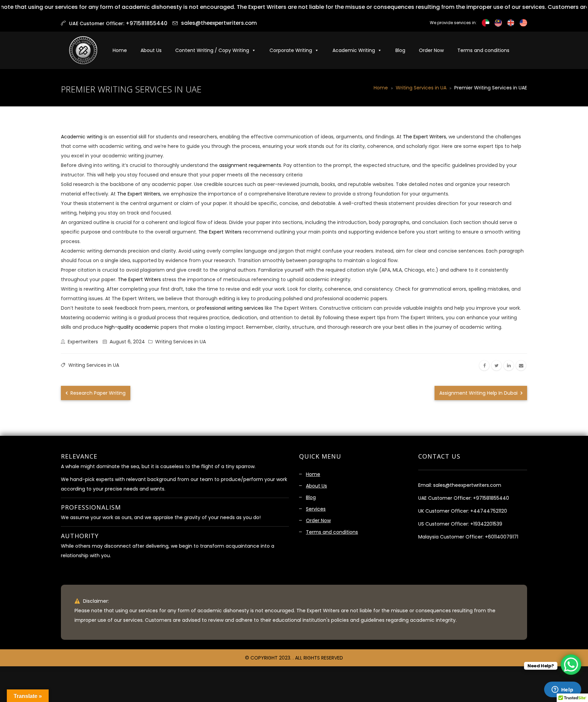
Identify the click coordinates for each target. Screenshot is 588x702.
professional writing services (230, 308)
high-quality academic (131, 327)
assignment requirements (249, 165)
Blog (400, 50)
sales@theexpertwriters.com (219, 23)
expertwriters (83, 341)
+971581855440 (491, 498)
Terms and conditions (483, 50)
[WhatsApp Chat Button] (571, 664)
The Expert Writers (424, 136)
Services (316, 509)
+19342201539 (486, 523)
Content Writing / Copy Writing (212, 50)
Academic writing (81, 136)
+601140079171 (501, 536)
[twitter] (496, 365)
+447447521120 (488, 511)
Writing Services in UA (421, 87)
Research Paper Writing (97, 393)
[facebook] (484, 365)
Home (120, 50)
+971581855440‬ (146, 23)
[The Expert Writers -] (83, 50)
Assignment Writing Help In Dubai (479, 393)
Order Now (431, 50)
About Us (151, 50)
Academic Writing (353, 50)
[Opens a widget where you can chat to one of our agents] (562, 690)
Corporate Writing (291, 50)
